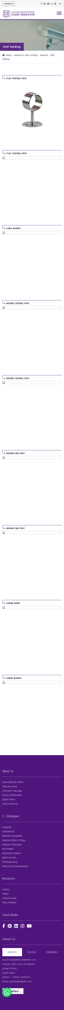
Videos (5, 894)
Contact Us (8, 4)
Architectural (8, 831)
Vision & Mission (10, 804)
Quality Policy (8, 799)
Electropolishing (9, 862)
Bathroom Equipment (12, 836)
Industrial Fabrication (12, 844)
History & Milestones (12, 795)
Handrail (44, 55)
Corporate (6, 827)
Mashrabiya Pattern (11, 853)
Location (12, 991)
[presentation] (12, 952)
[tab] (12, 952)
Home (9, 55)
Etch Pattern (8, 849)
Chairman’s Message (12, 791)
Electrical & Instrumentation (15, 866)
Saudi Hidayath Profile (12, 782)
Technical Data (9, 898)
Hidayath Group (9, 786)
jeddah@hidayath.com (20, 981)
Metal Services (9, 857)
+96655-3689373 (21, 977)
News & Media (9, 902)
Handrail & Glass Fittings (26, 55)
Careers (5, 889)
